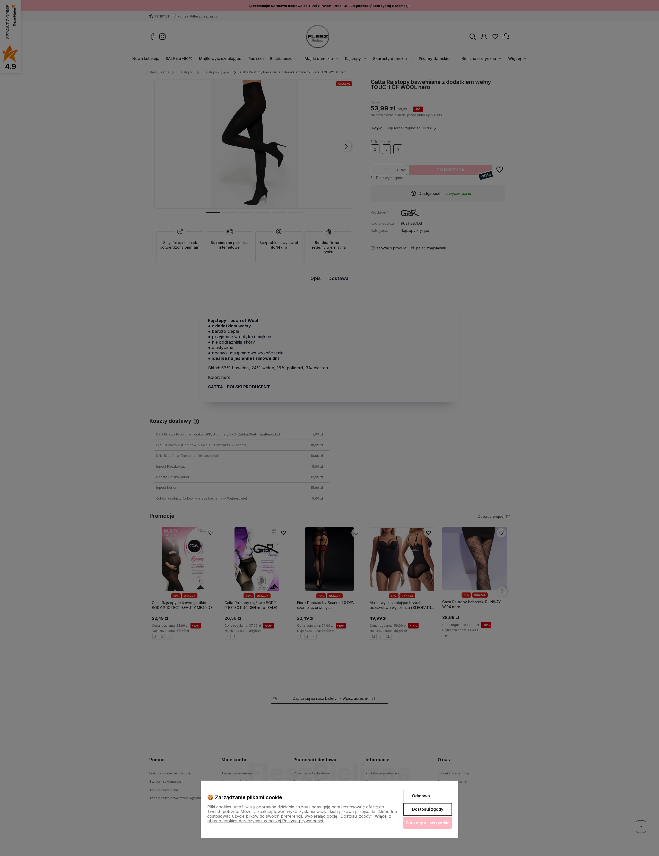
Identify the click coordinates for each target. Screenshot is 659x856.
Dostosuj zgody (427, 809)
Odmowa (421, 795)
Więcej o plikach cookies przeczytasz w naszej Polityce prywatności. (299, 818)
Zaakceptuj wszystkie (427, 822)
